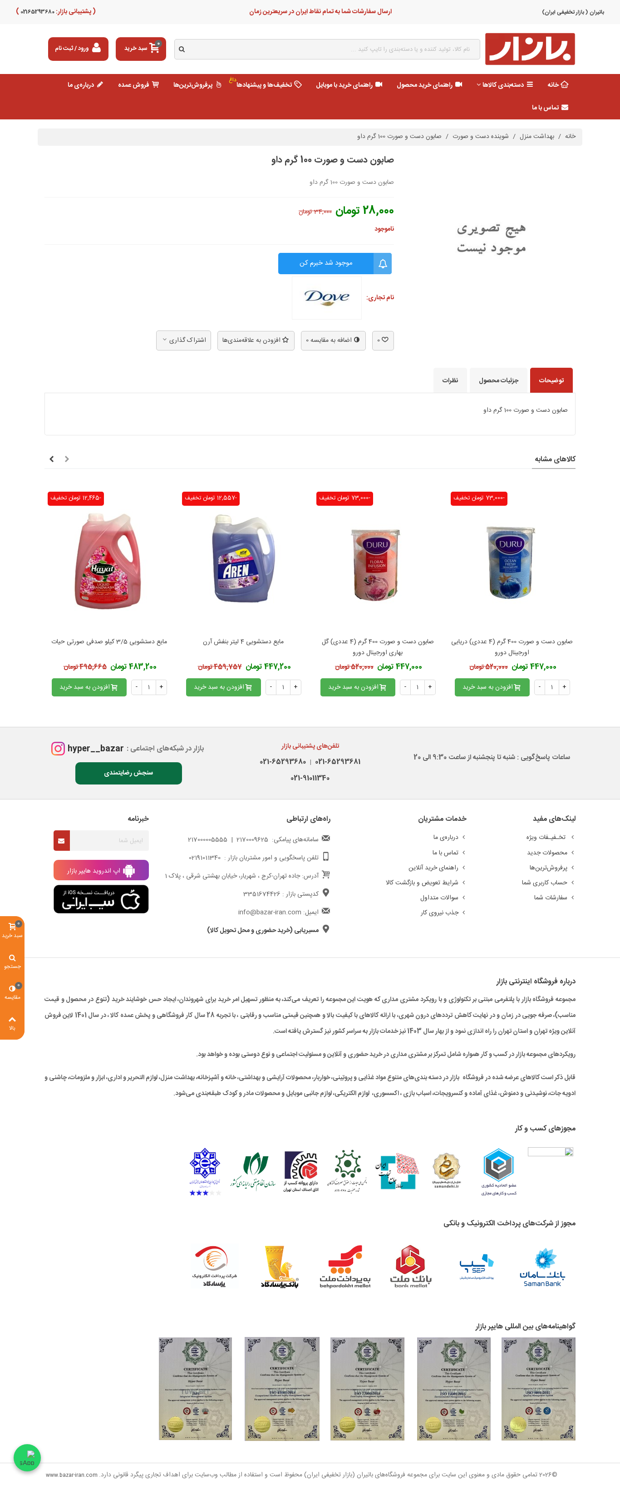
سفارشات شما (550, 898)
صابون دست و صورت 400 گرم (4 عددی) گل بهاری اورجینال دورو (378, 647)
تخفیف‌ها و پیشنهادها (260, 83)
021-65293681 (335, 762)
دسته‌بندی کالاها (503, 85)
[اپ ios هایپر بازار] (101, 899)
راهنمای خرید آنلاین (433, 868)
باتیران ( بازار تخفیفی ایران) (573, 12)
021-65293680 (283, 762)
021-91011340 (310, 778)
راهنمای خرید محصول (425, 85)
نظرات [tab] (450, 380)
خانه (553, 85)
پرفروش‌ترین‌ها (192, 85)
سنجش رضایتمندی (128, 773)
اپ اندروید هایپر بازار (94, 871)
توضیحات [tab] (551, 380)
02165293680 (36, 11)
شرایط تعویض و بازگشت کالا (422, 883)
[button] (67, 460)
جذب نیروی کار (439, 913)
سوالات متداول (439, 898)
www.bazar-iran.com (72, 1475)
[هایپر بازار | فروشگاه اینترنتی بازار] (530, 49)
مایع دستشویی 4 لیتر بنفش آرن (243, 642)
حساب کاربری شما (544, 883)
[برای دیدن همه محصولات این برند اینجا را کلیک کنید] (327, 298)
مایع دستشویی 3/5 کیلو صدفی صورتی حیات (109, 642)
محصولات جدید (547, 853)
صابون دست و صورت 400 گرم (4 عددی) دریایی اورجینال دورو (512, 647)
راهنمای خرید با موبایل (344, 85)
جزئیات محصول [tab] (498, 380)
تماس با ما (545, 108)
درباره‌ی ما (81, 85)
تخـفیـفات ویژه (547, 837)
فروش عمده (133, 85)
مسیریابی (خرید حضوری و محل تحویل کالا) (263, 930)
